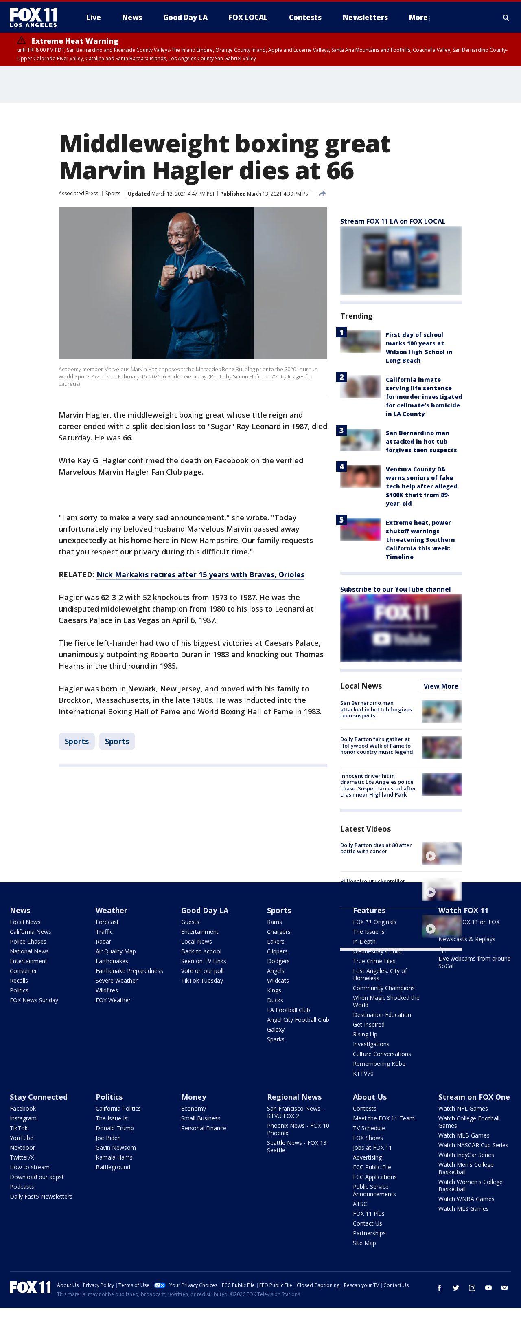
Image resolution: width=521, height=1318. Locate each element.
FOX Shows (368, 1138)
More (418, 17)
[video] (442, 853)
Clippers (277, 951)
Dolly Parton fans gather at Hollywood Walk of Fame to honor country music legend (376, 745)
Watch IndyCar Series (466, 1155)
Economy (193, 1108)
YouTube (21, 1138)
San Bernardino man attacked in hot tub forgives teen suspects (421, 441)
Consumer (23, 971)
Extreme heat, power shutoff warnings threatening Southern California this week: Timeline (420, 540)
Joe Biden (108, 1138)
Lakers (276, 941)
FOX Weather (113, 1000)
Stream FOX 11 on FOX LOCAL (468, 925)
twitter (455, 1287)
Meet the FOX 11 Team (384, 1118)
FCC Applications (375, 1177)
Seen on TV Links (203, 961)
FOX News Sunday (34, 1000)
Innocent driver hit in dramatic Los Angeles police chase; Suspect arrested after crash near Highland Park (378, 785)
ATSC (360, 1204)
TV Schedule (369, 1128)
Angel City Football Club (298, 1019)
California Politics (118, 1108)
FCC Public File (372, 1167)
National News (29, 951)
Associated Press (78, 193)
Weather (111, 910)
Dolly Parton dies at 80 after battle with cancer (376, 848)
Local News (361, 686)
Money (193, 1097)
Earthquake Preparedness (129, 971)
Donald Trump (115, 1128)
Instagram (23, 1118)
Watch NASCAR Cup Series (473, 1145)
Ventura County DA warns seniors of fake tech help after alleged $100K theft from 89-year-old (422, 486)
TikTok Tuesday (202, 980)
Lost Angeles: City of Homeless (380, 974)
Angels (276, 971)
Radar (103, 941)
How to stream (30, 1167)
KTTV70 (363, 1073)
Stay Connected (39, 1097)
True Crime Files (374, 961)
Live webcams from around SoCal (474, 962)
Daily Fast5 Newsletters (41, 1196)
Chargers (279, 931)
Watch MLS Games (463, 1208)
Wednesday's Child (377, 951)
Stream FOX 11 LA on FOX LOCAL (393, 221)
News (20, 910)
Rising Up (365, 1034)
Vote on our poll (202, 971)
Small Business (201, 1118)
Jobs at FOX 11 (372, 1147)
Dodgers (278, 961)
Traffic (104, 931)
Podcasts (22, 1186)
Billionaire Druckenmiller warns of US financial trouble (377, 884)
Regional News (294, 1097)
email (504, 1287)
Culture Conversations (382, 1054)
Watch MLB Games (464, 1135)
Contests (365, 1108)
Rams (274, 922)
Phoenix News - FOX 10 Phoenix (298, 1129)
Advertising (367, 1157)
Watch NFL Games (463, 1108)
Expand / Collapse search (506, 17)
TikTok (19, 1128)
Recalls (19, 980)
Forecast (107, 922)
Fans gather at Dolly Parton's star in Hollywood (377, 921)
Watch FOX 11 (463, 910)
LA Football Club (288, 1010)
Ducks (275, 1000)
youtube (488, 1287)
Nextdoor (22, 1147)
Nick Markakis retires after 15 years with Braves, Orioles (200, 574)
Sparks (276, 1039)
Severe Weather (117, 980)
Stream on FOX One (474, 1097)
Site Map (364, 1243)
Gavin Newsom (116, 1147)
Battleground (113, 1167)
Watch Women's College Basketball (470, 1185)
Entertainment (28, 961)
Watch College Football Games (468, 1121)
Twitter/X (22, 1157)
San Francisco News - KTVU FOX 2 (295, 1112)
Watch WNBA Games (466, 1199)
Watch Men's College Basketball (466, 1168)
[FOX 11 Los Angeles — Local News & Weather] (36, 17)
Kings (274, 990)
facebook (439, 1287)
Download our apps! (36, 1177)
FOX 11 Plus (369, 1213)
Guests (190, 922)
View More (441, 686)
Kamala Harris (114, 1157)
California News (30, 931)
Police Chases (28, 941)
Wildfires (107, 990)
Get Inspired (369, 1024)
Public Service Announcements (374, 1190)
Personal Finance (203, 1128)
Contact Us (367, 1223)
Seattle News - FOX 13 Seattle (296, 1146)
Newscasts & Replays (466, 939)
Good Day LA (204, 910)
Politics (19, 990)
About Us (370, 1097)
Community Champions (384, 988)
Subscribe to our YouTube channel (395, 589)
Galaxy (276, 1029)
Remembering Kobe (379, 1063)
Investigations (371, 1044)
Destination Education (382, 1015)
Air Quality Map (116, 951)
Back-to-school (201, 951)
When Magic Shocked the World (386, 1001)
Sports (112, 193)
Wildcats (278, 980)
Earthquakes (112, 961)
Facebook (23, 1108)
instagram (472, 1287)
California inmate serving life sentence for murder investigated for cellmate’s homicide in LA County (424, 397)
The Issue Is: (112, 1118)
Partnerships (369, 1233)
